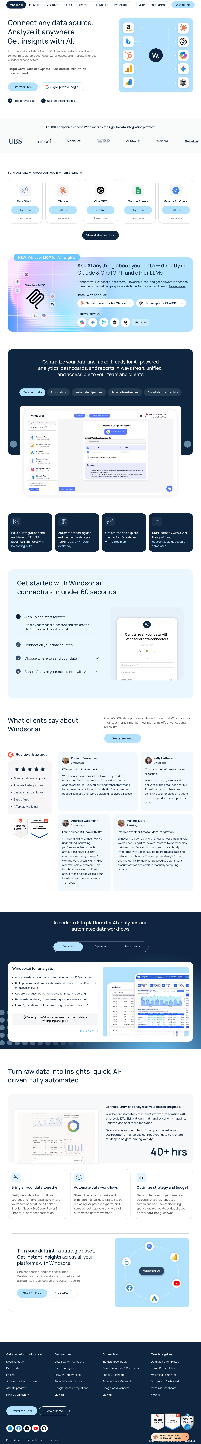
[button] (40, 4)
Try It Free (25, 210)
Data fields (12, 1368)
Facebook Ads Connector (118, 1381)
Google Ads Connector (116, 1388)
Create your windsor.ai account (45, 625)
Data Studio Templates (165, 1361)
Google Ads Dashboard (165, 1381)
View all (59, 1394)
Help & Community (17, 1394)
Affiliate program (16, 1388)
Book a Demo (158, 4)
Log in (142, 4)
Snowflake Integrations (69, 1381)
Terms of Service (35, 1440)
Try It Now (86, 1031)
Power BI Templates (163, 1368)
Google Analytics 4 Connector (121, 1368)
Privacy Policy (14, 1440)
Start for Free (183, 4)
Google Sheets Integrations (71, 1388)
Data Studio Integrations (69, 1361)
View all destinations (100, 235)
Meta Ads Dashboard (163, 1388)
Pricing (68, 4)
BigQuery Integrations (68, 1374)
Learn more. (177, 286)
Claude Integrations (66, 1368)
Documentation (15, 1361)
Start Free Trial (22, 1411)
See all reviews (122, 738)
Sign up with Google (64, 87)
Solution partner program (21, 1381)
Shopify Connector (114, 1374)
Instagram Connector (115, 1361)
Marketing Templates (164, 1374)
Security (53, 1440)
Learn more (25, 218)
